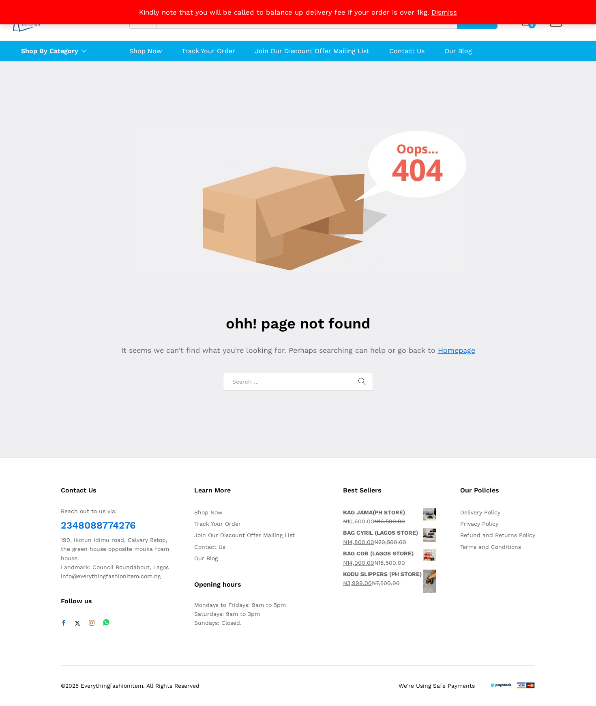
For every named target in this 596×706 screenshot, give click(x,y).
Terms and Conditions (490, 547)
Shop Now (145, 51)
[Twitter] (77, 623)
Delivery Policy (480, 512)
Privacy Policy (479, 523)
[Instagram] (91, 623)
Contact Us (406, 51)
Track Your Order (208, 51)
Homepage (456, 350)
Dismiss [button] (444, 12)
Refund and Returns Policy (497, 535)
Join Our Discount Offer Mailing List (312, 51)
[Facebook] (64, 623)
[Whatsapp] (106, 623)
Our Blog (458, 51)
